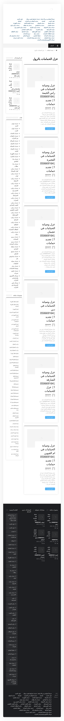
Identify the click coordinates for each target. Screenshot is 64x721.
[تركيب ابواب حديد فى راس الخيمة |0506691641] (55, 550)
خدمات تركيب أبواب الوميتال (14, 170)
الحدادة (13, 531)
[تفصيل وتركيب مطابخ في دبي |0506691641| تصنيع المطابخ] (41, 532)
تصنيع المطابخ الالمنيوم (14, 362)
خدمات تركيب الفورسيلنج (14, 214)
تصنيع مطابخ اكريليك (14, 390)
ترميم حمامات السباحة (12, 645)
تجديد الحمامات (15, 338)
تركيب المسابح (11, 624)
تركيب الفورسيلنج (13, 619)
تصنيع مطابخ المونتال (14, 396)
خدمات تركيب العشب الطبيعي (14, 209)
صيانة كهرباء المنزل (14, 436)
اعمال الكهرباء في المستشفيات (14, 329)
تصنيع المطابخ (15, 356)
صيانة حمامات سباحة (14, 429)
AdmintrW (48, 108)
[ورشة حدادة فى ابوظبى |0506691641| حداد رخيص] (55, 517)
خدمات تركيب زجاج (14, 233)
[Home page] (56, 50)
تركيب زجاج (12, 637)
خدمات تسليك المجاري (14, 248)
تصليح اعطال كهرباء (14, 353)
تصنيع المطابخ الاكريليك (13, 359)
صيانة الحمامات (15, 423)
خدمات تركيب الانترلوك (14, 180)
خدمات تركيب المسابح (14, 219)
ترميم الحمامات (11, 641)
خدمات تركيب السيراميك (14, 194)
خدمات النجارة (14, 156)
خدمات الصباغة (14, 146)
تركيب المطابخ (15, 344)
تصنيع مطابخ (16, 384)
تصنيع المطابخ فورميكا (14, 381)
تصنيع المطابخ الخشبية (14, 373)
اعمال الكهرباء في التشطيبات (14, 320)
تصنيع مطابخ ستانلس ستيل (14, 409)
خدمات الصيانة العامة (14, 150)
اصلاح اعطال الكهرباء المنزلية (14, 305)
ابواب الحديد (12, 524)
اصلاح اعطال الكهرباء (14, 301)
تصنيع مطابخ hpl (15, 387)
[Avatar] (53, 108)
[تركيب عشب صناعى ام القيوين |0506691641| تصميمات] (41, 550)
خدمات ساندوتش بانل (13, 257)
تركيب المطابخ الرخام (14, 350)
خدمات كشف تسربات (14, 272)
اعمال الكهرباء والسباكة (15, 334)
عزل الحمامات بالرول (14, 446)
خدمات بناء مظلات (15, 165)
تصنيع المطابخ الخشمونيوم (15, 376)
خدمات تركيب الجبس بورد (14, 189)
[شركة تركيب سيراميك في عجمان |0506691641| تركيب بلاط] (16, 67)
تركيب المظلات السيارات (12, 632)
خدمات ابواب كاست (14, 130)
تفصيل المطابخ (15, 413)
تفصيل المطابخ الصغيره (13, 420)
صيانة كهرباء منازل (14, 439)
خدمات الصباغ (14, 143)
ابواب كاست (12, 528)
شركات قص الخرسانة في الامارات (15, 285)
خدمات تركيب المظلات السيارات (13, 228)
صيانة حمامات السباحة (14, 426)
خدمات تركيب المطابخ (14, 223)
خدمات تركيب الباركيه (14, 184)
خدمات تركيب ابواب (14, 175)
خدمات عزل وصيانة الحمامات (13, 267)
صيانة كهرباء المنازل (14, 432)
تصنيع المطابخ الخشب (14, 370)
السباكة (13, 541)
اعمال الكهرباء (15, 309)
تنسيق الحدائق (11, 654)
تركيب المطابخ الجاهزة (14, 347)
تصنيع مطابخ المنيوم (14, 393)
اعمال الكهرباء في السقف (14, 325)
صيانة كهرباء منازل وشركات (14, 442)
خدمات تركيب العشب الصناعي (14, 204)
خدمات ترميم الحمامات (14, 238)
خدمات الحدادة (14, 133)
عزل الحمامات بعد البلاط (14, 450)
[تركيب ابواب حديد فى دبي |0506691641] (55, 534)
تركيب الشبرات (11, 603)
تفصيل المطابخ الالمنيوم (15, 416)
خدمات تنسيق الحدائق (14, 253)
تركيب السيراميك (13, 599)
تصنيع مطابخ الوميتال (14, 399)
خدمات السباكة (14, 141)
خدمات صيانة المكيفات (14, 262)
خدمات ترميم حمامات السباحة (14, 243)
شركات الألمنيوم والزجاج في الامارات (14, 278)
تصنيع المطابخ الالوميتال (15, 366)
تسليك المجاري (11, 650)
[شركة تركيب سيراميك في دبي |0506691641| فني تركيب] (16, 101)
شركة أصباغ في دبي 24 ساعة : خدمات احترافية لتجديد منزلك (12, 517)
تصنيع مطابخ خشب (14, 405)
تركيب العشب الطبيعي (12, 614)
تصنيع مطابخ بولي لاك (14, 402)
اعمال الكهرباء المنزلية (14, 312)
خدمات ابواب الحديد (14, 125)
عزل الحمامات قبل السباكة (14, 454)
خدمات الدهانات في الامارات (14, 137)
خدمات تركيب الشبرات (14, 199)
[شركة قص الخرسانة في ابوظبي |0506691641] (41, 517)
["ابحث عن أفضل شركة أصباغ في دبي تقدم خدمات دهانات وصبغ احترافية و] (51, 9)
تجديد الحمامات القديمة (14, 341)
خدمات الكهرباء (14, 154)
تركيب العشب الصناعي (12, 608)
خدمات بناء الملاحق (15, 160)
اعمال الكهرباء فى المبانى (14, 316)
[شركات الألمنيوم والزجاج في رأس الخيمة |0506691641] (16, 84)
